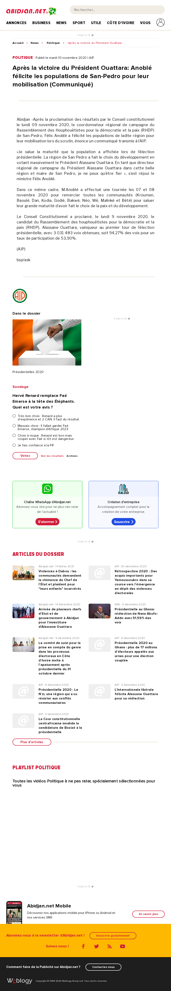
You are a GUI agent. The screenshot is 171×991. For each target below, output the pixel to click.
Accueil (18, 43)
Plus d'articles (31, 742)
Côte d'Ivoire (120, 22)
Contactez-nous (103, 967)
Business (41, 22)
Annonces (16, 22)
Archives (72, 456)
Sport (79, 22)
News (61, 22)
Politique (53, 43)
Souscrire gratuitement (113, 935)
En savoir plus (148, 914)
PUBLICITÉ (85, 35)
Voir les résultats (52, 456)
